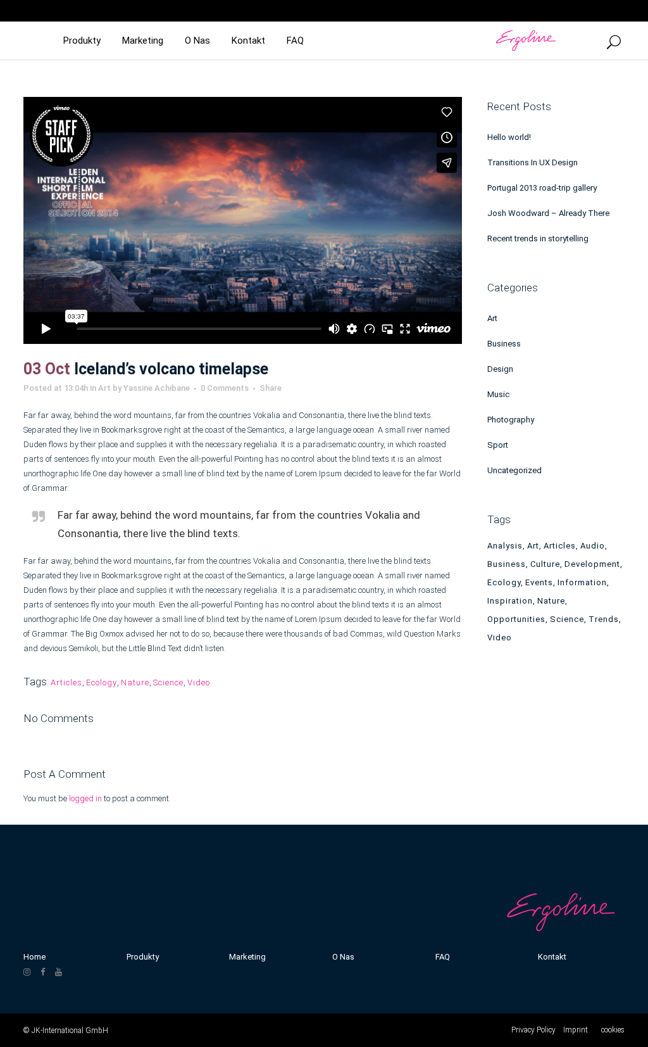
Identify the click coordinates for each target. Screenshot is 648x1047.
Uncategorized (514, 470)
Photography (510, 419)
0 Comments (225, 388)
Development (592, 564)
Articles (66, 682)
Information (582, 582)
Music (498, 394)
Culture (545, 564)
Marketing (247, 956)
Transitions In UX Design (532, 162)
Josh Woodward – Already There (548, 213)
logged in (85, 798)
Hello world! (509, 137)
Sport (497, 445)
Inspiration (510, 601)
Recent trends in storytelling (538, 238)
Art (104, 388)
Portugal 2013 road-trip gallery (542, 188)
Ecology (101, 682)
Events (539, 582)
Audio (592, 545)
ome (37, 956)
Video (198, 682)
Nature (135, 682)
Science (168, 682)
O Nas (343, 956)
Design (500, 369)
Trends (604, 619)
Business (504, 343)
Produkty (143, 956)
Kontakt (552, 956)
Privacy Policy (533, 1029)
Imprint (575, 1029)
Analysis (505, 545)
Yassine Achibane (156, 388)
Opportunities (516, 619)
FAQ (442, 956)
